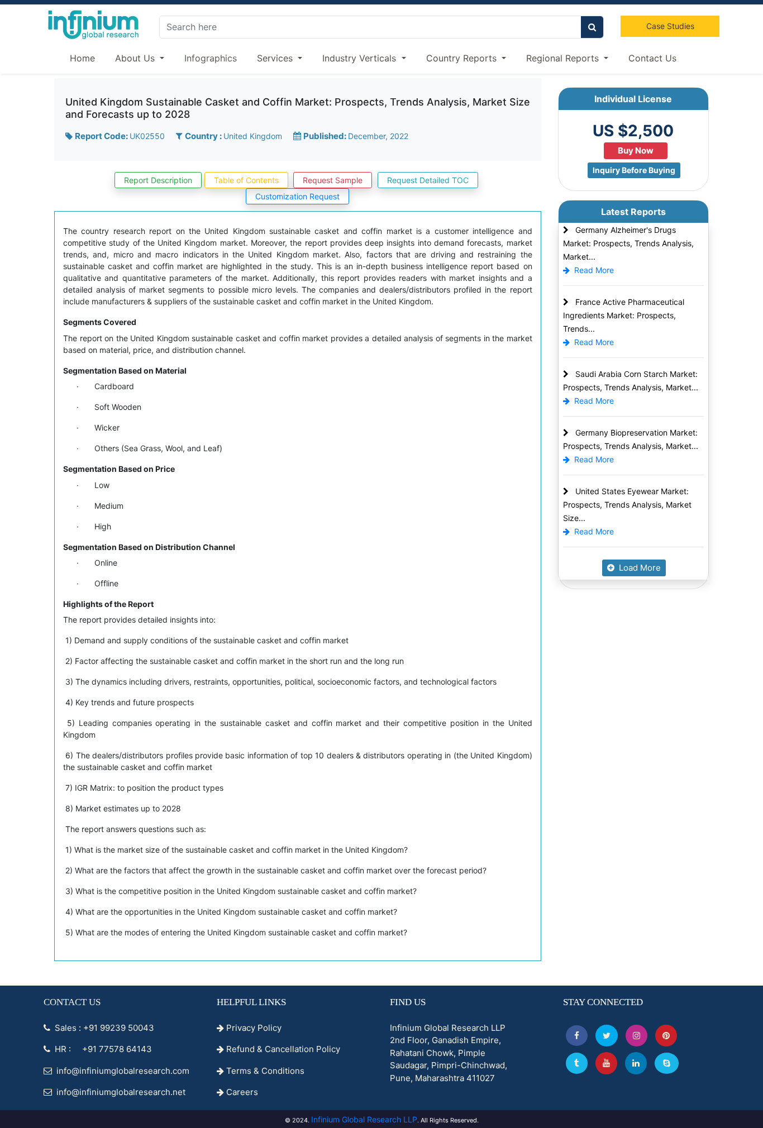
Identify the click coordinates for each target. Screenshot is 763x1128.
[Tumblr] (577, 1063)
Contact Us (652, 58)
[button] (577, 1035)
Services (276, 58)
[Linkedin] (636, 1063)
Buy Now (636, 150)
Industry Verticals (360, 58)
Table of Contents (246, 180)
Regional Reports (564, 58)
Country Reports (462, 58)
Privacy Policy (253, 1027)
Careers (241, 1092)
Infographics (210, 58)
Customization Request (297, 196)
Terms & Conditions (264, 1070)
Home (82, 58)
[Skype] (667, 1063)
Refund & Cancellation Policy (282, 1049)
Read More (594, 270)
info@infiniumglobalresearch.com (121, 1070)
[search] (592, 27)
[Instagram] (636, 1035)
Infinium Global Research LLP (364, 1119)
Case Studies (670, 26)
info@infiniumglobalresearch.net (119, 1092)
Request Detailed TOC (428, 180)
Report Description (158, 180)
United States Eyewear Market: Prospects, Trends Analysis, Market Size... (627, 504)
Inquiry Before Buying (634, 170)
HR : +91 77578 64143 (102, 1049)
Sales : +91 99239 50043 (103, 1027)
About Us (136, 58)
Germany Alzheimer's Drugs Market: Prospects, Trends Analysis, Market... (628, 243)
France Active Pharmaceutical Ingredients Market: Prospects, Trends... (623, 315)
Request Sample (333, 180)
